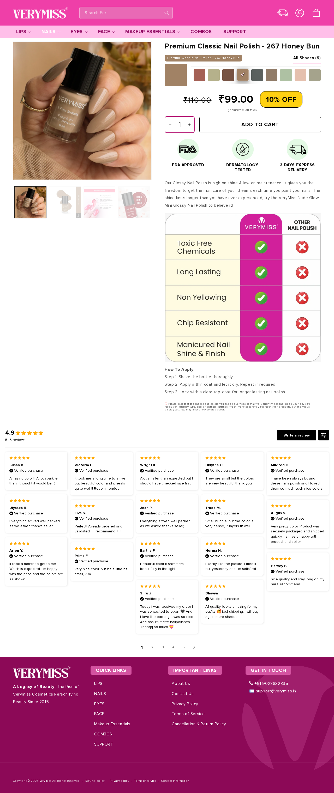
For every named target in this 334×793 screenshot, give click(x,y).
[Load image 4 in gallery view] (134, 202)
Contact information (175, 781)
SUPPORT (103, 744)
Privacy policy (119, 781)
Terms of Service (188, 713)
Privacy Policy (185, 703)
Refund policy (95, 781)
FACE (99, 713)
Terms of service (145, 781)
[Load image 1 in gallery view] (30, 202)
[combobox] (126, 13)
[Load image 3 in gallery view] (99, 202)
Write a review (297, 435)
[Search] (166, 13)
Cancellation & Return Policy (199, 724)
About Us (181, 683)
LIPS (98, 683)
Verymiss (45, 781)
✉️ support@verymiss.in (272, 691)
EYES (99, 703)
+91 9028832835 (270, 683)
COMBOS (103, 734)
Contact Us (183, 693)
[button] (316, 13)
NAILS (100, 693)
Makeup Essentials (112, 724)
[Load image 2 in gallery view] (65, 202)
